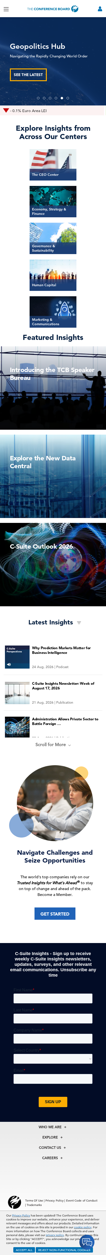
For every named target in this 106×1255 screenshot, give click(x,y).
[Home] (53, 8)
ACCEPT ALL (24, 1250)
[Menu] (6, 9)
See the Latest (28, 74)
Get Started (55, 914)
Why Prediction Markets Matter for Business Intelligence (61, 650)
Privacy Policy (21, 1215)
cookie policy (82, 1227)
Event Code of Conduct (81, 1200)
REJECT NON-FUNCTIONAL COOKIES (64, 1250)
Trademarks (34, 1205)
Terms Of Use (34, 1200)
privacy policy (55, 1235)
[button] (38, 98)
